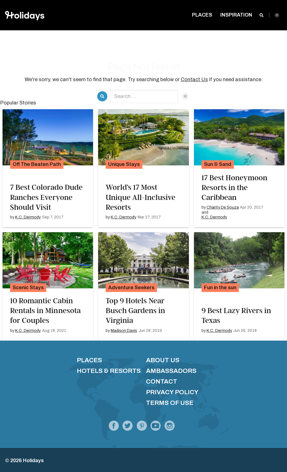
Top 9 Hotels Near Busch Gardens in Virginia (135, 310)
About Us (162, 360)
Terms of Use (169, 402)
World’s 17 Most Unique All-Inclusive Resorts (140, 197)
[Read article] (48, 137)
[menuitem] (202, 15)
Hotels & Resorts (109, 370)
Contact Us (194, 79)
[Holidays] (156, 427)
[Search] (261, 15)
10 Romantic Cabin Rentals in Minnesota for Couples (45, 310)
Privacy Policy (172, 392)
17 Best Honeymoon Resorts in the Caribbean (234, 187)
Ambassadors (171, 370)
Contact (161, 381)
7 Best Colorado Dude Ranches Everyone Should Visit (46, 197)
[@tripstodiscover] (127, 427)
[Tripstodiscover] (141, 427)
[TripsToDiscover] (114, 427)
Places (89, 360)
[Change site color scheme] (277, 15)
